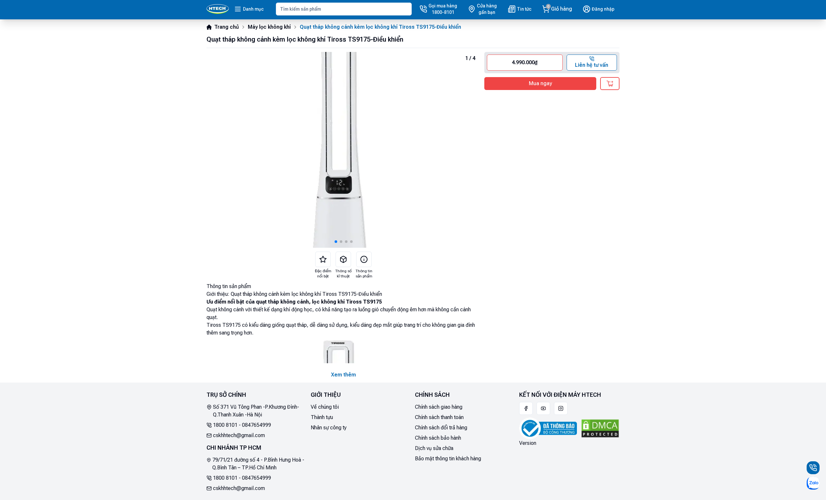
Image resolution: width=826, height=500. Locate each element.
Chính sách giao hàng (438, 407)
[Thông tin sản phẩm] (364, 259)
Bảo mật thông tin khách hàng (448, 458)
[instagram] (560, 408)
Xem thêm (343, 375)
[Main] (217, 9)
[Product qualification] (343, 259)
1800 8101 (225, 425)
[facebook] (526, 408)
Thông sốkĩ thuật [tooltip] (343, 273)
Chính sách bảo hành (438, 438)
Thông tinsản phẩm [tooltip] (364, 273)
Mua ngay (540, 83)
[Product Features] (323, 259)
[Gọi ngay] (813, 467)
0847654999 (256, 425)
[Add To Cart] (610, 83)
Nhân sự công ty (329, 428)
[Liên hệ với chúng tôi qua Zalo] (813, 483)
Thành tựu (322, 417)
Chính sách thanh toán (439, 417)
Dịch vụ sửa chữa (434, 448)
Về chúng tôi (325, 407)
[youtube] (543, 408)
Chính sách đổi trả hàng (441, 428)
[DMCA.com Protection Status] (600, 428)
